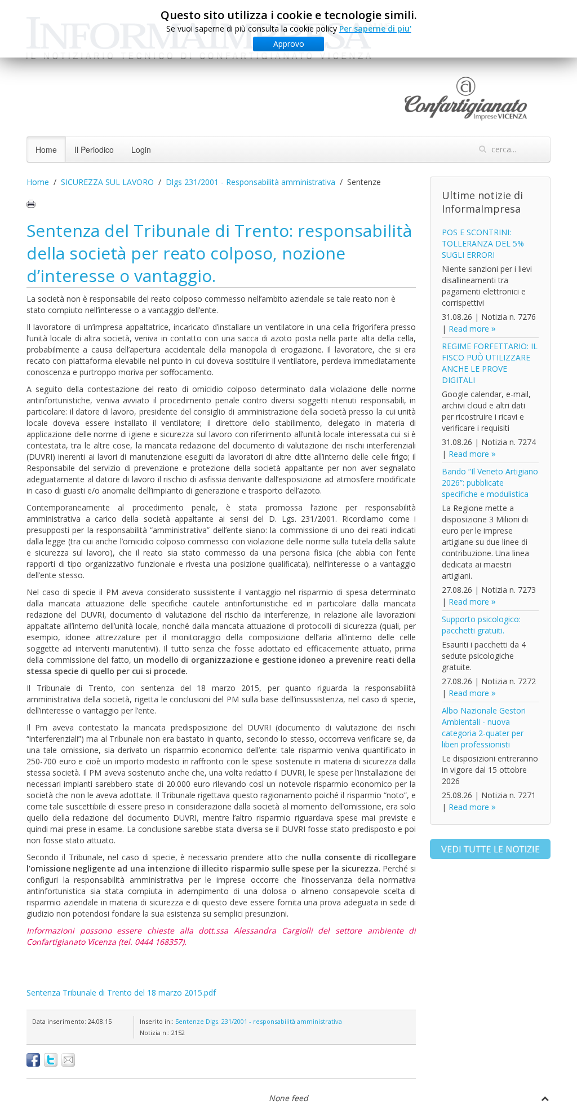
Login (141, 149)
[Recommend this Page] (68, 1060)
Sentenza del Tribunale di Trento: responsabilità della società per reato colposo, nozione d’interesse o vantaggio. (219, 253)
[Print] (30, 203)
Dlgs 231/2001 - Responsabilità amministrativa (250, 182)
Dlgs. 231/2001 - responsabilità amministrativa (274, 1021)
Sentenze (189, 1021)
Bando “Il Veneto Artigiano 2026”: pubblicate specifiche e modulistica (490, 482)
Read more (469, 328)
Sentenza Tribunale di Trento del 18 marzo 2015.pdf (121, 992)
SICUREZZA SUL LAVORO (107, 182)
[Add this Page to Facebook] (33, 1060)
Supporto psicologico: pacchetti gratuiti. (481, 625)
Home (46, 149)
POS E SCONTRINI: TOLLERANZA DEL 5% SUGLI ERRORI (483, 243)
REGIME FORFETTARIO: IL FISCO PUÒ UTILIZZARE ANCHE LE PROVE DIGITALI (490, 363)
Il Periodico (94, 149)
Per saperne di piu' (375, 28)
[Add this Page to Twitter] (50, 1060)
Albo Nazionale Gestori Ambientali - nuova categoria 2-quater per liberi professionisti (484, 727)
